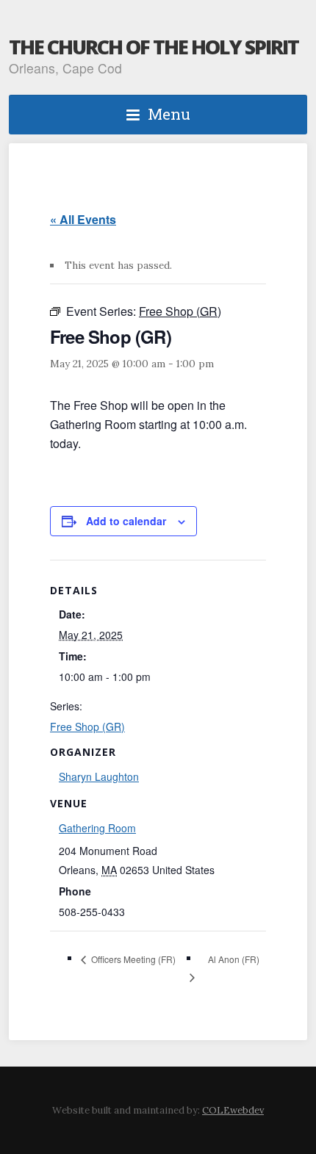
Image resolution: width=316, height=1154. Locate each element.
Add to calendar (126, 520)
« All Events (83, 219)
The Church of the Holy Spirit (153, 46)
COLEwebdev (233, 1110)
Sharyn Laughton (99, 776)
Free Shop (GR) (87, 726)
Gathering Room (97, 828)
